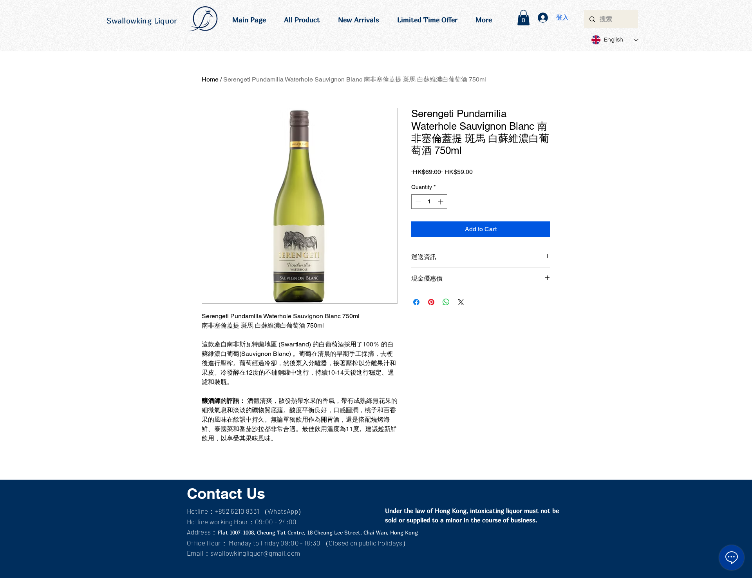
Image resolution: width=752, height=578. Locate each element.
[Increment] (441, 201)
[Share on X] (461, 302)
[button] (523, 17)
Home (210, 79)
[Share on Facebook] (416, 302)
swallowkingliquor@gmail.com (255, 553)
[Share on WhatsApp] (446, 302)
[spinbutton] (429, 201)
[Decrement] (417, 201)
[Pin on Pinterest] (431, 302)
